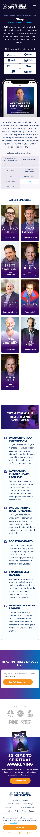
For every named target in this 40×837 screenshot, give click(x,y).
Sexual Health (10, 181)
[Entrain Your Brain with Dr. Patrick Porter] (10, 297)
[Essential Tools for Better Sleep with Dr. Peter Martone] (10, 260)
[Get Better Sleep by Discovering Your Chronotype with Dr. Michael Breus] (10, 372)
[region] (20, 825)
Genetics (10, 171)
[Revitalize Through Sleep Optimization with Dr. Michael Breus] (30, 260)
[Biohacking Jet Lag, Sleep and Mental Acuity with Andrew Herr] (10, 223)
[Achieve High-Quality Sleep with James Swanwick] (10, 335)
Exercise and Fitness (29, 165)
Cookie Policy (14, 823)
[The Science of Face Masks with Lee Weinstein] (30, 297)
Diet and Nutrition (10, 165)
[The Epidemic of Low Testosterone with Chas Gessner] (30, 223)
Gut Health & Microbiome (30, 171)
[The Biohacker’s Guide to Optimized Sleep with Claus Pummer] (30, 335)
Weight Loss (10, 186)
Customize (11, 833)
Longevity (10, 176)
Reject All (29, 833)
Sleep (29, 181)
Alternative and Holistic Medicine (10, 159)
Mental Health (29, 176)
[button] (34, 6)
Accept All (20, 827)
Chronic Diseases (29, 159)
